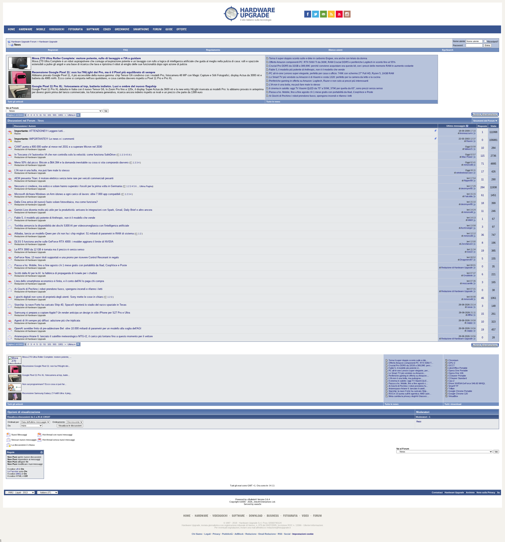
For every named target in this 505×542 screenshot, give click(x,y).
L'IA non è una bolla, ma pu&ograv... (406, 378)
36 (482, 234)
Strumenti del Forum (484, 121)
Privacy (216, 534)
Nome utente (459, 41)
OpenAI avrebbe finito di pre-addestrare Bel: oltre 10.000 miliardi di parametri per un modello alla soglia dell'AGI (77, 328)
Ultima (71, 115)
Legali (207, 534)
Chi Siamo (197, 534)
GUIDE (169, 29)
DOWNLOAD (255, 516)
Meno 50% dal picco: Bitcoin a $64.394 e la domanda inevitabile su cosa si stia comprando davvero (71, 162)
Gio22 (470, 252)
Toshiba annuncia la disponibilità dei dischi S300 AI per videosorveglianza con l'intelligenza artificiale (71, 225)
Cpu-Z (451, 381)
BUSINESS (273, 516)
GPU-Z (451, 363)
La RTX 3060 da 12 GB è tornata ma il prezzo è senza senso (49, 249)
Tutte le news (273, 101)
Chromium (453, 360)
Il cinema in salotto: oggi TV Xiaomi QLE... (408, 381)
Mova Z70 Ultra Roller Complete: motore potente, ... (46, 357)
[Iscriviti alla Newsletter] (323, 14)
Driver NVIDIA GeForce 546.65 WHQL (466, 383)
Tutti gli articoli (15, 101)
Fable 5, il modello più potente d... (404, 368)
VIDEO (305, 516)
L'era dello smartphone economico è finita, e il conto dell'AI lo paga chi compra (59, 281)
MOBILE (40, 29)
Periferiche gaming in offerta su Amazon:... (409, 375)
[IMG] (18, 474)
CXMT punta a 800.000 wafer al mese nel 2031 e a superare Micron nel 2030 (58, 146)
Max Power (467, 157)
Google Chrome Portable (460, 391)
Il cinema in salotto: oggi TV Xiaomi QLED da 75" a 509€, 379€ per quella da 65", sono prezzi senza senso (326, 88)
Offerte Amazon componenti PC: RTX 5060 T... (411, 363)
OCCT (451, 365)
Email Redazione (267, 534)
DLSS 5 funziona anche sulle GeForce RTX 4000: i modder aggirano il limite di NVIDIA (63, 241)
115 (482, 155)
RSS (280, 534)
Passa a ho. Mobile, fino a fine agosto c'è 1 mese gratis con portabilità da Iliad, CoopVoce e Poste (321, 92)
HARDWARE (25, 29)
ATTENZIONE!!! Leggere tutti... (47, 130)
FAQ (125, 50)
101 (49, 115)
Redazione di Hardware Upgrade (30, 149)
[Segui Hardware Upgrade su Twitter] (315, 14)
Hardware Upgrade (48, 41)
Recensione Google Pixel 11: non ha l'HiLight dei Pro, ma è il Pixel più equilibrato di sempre (93, 72)
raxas (470, 307)
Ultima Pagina (145, 186)
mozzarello (467, 283)
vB (17, 469)
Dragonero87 (466, 259)
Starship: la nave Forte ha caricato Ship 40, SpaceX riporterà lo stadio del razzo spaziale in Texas (70, 304)
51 (44, 115)
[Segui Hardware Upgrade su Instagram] (347, 14)
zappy (470, 323)
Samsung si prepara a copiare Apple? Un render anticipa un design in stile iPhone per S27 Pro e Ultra (72, 312)
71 (482, 163)
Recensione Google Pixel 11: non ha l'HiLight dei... (46, 366)
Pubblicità (227, 534)
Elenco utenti (335, 50)
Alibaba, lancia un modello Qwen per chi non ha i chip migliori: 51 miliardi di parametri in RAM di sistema (74, 233)
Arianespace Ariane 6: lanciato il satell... (407, 388)
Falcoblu (469, 196)
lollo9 (470, 220)
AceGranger (467, 228)
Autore (32, 126)
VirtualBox (453, 396)
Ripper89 (468, 180)
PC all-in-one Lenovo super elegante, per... (409, 370)
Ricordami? (492, 41)
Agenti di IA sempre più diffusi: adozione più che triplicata (47, 320)
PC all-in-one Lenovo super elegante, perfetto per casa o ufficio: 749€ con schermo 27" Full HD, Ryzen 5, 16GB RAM (331, 73)
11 (40, 115)
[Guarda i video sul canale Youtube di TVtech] (339, 14)
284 (482, 187)
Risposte (482, 126)
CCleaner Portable (457, 375)
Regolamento (213, 50)
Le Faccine (12, 471)
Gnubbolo (468, 275)
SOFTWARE (93, 29)
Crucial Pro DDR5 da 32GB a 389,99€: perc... (410, 365)
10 (482, 147)
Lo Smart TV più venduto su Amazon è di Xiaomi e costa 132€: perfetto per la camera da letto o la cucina (324, 77)
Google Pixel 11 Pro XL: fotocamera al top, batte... (46, 375)
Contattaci (437, 492)
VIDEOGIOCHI (56, 29)
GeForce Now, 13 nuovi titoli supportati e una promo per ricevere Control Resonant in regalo (66, 257)
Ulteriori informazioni (313, 525)
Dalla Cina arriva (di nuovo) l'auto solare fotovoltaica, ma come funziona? (56, 201)
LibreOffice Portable (457, 368)
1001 (60, 115)
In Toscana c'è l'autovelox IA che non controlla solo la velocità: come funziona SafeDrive (65, 154)
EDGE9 (107, 29)
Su (498, 492)
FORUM (157, 29)
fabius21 (469, 149)
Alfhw (470, 315)
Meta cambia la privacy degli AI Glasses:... (409, 396)
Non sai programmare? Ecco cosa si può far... (44, 384)
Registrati (53, 50)
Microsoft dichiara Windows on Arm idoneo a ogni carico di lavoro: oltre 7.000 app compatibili (67, 194)
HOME (11, 29)
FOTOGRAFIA (75, 29)
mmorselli (468, 165)
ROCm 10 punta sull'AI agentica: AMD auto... (410, 393)
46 (482, 298)
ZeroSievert (467, 244)
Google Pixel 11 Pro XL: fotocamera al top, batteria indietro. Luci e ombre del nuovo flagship (94, 86)
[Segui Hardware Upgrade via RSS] (331, 14)
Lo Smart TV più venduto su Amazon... (407, 373)
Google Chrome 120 (458, 393)
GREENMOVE (122, 29)
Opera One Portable (458, 370)
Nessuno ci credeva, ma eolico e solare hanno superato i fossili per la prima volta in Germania (68, 186)
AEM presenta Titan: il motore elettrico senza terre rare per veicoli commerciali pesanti (63, 178)
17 (482, 171)
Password (458, 45)
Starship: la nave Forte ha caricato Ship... (408, 391)
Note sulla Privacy (486, 492)
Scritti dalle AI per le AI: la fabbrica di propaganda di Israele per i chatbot (55, 273)
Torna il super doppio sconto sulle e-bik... (408, 360)
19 (482, 250)
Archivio (470, 492)
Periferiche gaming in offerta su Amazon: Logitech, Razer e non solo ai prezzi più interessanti (318, 81)
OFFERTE (182, 29)
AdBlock (239, 534)
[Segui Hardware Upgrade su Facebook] (307, 14)
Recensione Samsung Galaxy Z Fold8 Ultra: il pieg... (47, 393)
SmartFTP (453, 386)
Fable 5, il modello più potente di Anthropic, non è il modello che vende (307, 69)
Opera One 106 (455, 373)
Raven (17, 133)
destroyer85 (467, 188)
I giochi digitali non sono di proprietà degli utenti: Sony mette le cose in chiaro (58, 296)
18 (482, 203)
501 (54, 115)
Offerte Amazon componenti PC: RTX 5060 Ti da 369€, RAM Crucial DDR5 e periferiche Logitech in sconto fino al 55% (332, 62)
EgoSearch (447, 50)
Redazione (250, 534)
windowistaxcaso (464, 172)
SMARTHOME (141, 29)
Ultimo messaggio (455, 126)
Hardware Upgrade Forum (23, 41)
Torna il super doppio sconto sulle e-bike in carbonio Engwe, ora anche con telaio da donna (318, 58)
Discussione (20, 126)
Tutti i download (452, 404)
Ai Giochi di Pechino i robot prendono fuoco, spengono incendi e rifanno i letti (310, 96)
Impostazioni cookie (302, 534)
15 (482, 313)
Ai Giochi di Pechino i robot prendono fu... (408, 386)
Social (287, 534)
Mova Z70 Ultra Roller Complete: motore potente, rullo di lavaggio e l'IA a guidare (86, 58)
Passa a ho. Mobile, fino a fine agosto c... (408, 383)
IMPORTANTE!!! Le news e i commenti (51, 138)
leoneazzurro (466, 133)
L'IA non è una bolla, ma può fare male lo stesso (294, 84)
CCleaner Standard (457, 378)
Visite (493, 126)
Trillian (451, 388)
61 (482, 195)
